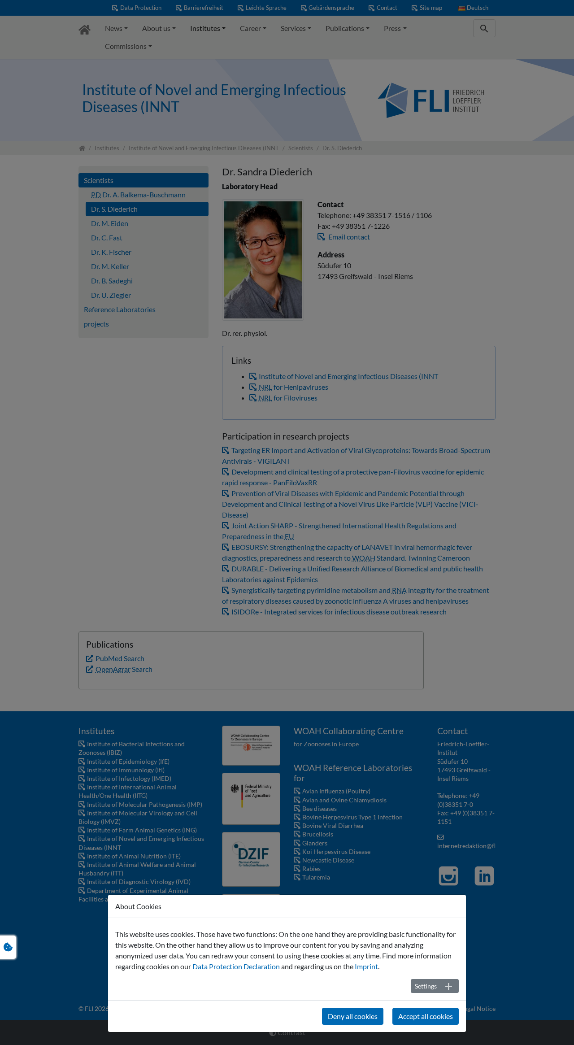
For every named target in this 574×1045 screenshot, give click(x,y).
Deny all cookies (353, 1016)
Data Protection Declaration (236, 966)
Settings (426, 986)
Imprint (366, 966)
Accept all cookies (425, 1016)
